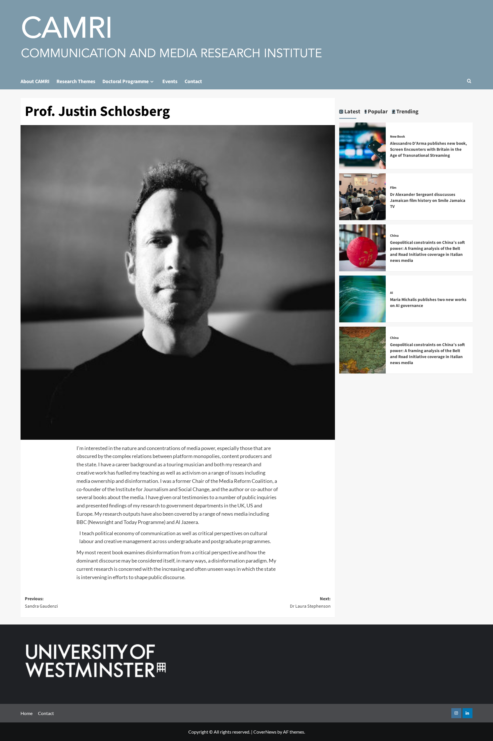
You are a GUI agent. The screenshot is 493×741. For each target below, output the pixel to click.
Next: (310, 602)
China (394, 236)
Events (169, 81)
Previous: (41, 602)
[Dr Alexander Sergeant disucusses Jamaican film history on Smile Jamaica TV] (362, 196)
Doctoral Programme (125, 81)
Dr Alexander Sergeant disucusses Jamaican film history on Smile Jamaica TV (427, 201)
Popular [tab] (377, 112)
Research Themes (75, 81)
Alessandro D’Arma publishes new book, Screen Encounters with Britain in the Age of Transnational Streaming (428, 149)
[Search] (469, 82)
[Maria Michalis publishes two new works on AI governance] (362, 298)
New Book (397, 136)
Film (393, 188)
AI (391, 293)
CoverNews (264, 731)
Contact (193, 81)
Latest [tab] (351, 112)
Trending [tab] (407, 112)
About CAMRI (35, 81)
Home (27, 713)
